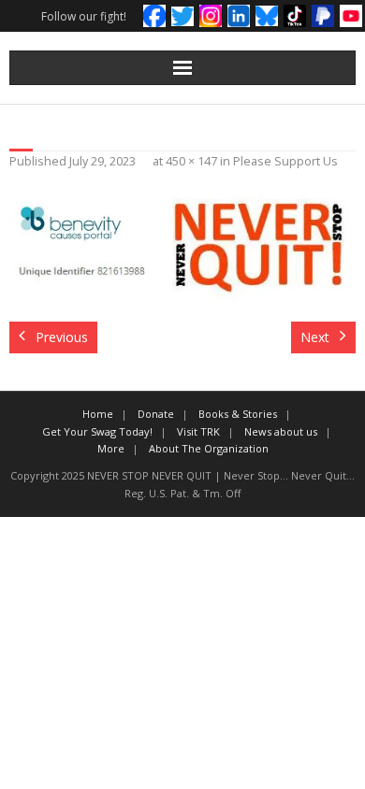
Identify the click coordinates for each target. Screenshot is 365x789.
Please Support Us (285, 161)
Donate (156, 414)
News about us (280, 431)
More (110, 448)
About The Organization (209, 448)
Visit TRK (198, 431)
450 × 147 (191, 161)
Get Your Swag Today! (97, 431)
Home (97, 414)
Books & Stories (237, 414)
